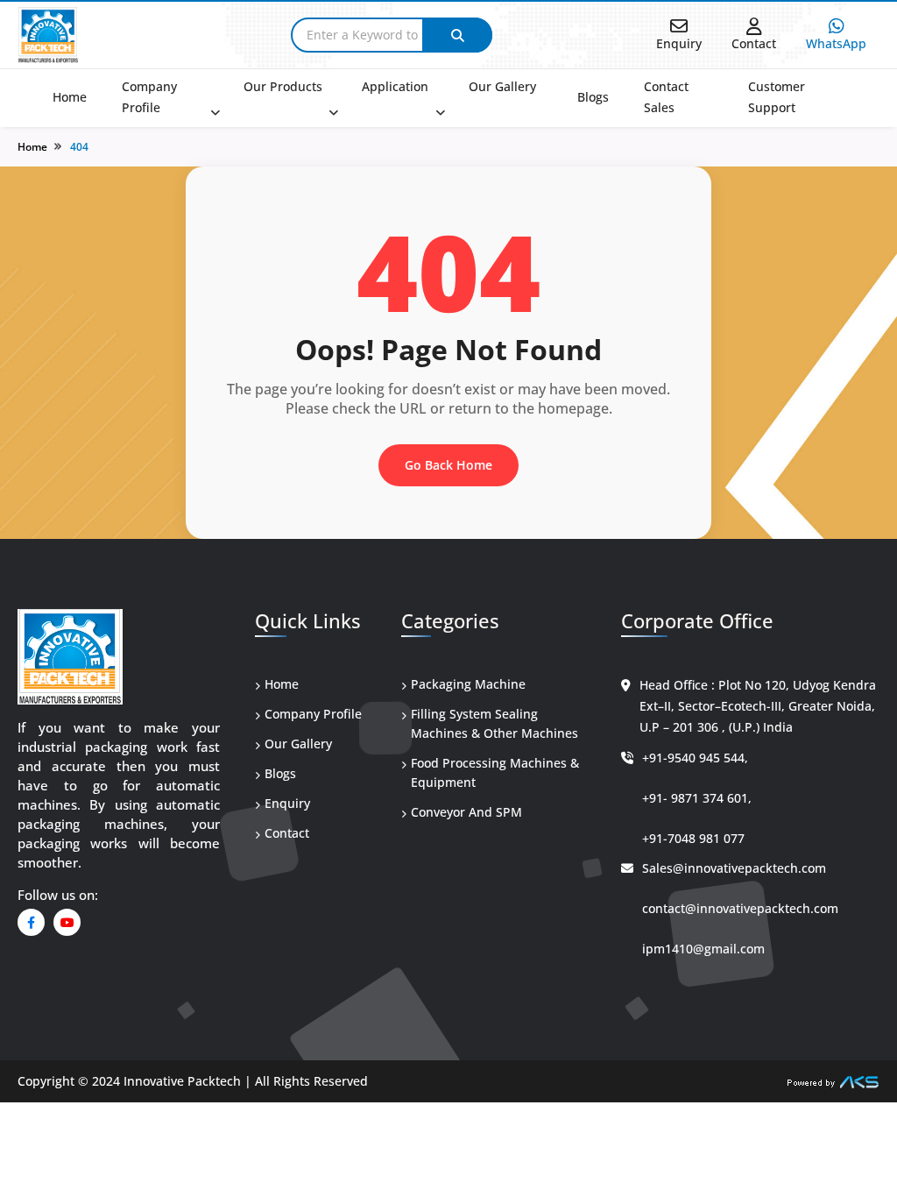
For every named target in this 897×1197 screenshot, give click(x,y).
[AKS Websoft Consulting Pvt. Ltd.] (833, 1081)
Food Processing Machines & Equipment (495, 772)
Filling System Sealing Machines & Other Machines (494, 723)
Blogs (593, 97)
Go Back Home (448, 465)
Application (395, 86)
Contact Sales (666, 97)
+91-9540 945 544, (695, 757)
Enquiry (287, 803)
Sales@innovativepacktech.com (734, 868)
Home (70, 97)
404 (79, 146)
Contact (287, 833)
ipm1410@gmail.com (703, 948)
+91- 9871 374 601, (697, 798)
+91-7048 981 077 (693, 838)
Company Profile (149, 97)
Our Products (283, 86)
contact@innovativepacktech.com (740, 908)
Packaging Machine (468, 684)
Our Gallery (502, 86)
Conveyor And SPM (466, 812)
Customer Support (776, 97)
